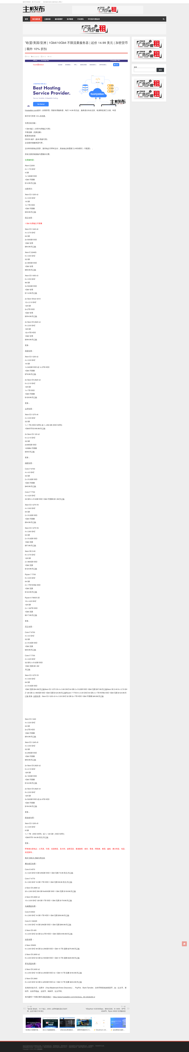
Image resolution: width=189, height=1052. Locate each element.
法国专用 (36, 696)
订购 (43, 689)
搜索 (135, 67)
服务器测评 (59, 19)
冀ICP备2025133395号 (85, 1047)
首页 (26, 19)
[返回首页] (184, 943)
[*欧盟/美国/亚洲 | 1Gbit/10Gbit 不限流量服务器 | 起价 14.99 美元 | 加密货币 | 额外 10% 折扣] (76, 61)
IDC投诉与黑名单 (94, 19)
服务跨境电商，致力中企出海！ (32, 2)
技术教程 (70, 19)
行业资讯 (80, 19)
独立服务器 (36, 19)
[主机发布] (34, 6)
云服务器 (47, 19)
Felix (28, 56)
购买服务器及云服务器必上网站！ (53, 2)
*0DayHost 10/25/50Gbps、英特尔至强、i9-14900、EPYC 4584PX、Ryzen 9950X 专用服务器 (106, 1010)
